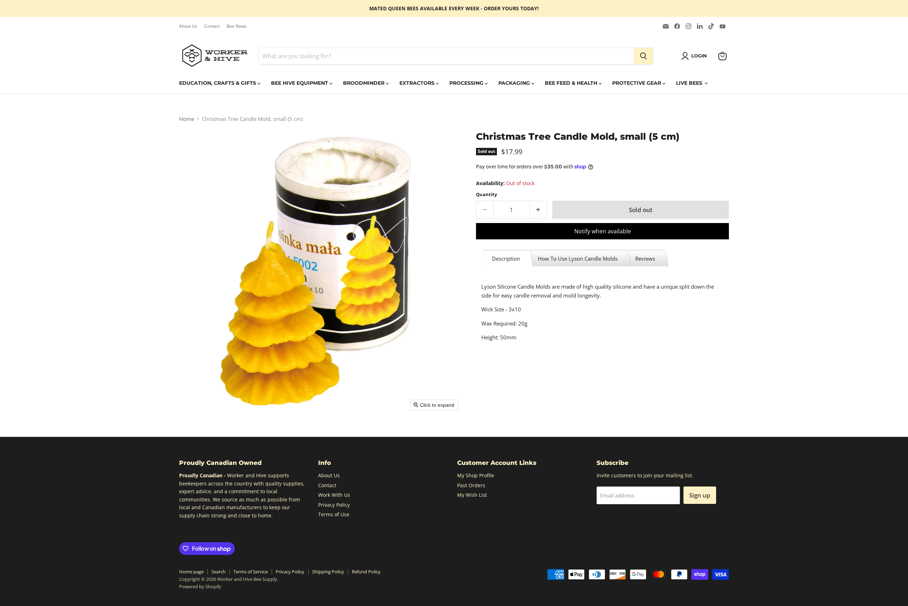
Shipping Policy (328, 571)
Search (218, 571)
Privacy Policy (334, 504)
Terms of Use (333, 514)
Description (506, 258)
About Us (188, 26)
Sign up (699, 495)
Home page (191, 571)
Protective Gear (637, 83)
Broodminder (364, 83)
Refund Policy (366, 571)
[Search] (643, 56)
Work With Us (334, 494)
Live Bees (690, 83)
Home (186, 119)
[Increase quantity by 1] (538, 210)
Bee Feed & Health (572, 83)
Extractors (417, 83)
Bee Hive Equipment (300, 83)
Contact (212, 26)
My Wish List (472, 494)
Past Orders (471, 485)
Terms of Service (250, 571)
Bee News (237, 26)
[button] (695, 56)
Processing (467, 83)
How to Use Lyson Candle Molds (578, 258)
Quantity (486, 194)
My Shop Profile (475, 475)
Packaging (514, 83)
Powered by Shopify (200, 586)
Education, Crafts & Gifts (218, 83)
